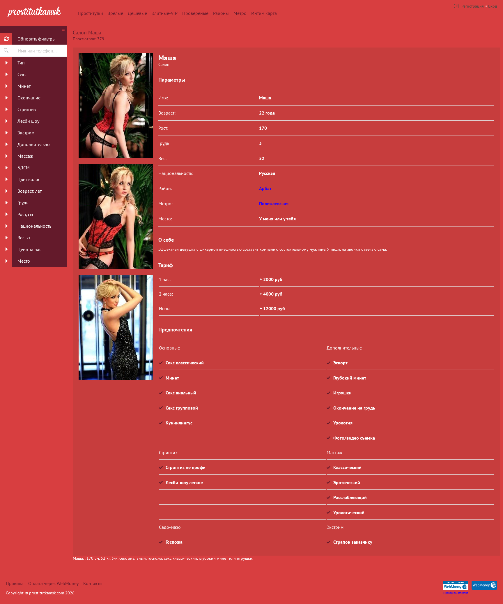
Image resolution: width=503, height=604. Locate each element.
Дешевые (137, 13)
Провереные (195, 13)
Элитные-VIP (165, 13)
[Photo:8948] (116, 327)
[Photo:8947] (116, 216)
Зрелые (115, 13)
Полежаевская (273, 203)
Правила (15, 583)
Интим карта (264, 13)
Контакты (92, 583)
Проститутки (90, 13)
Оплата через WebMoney (53, 583)
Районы (221, 13)
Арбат (265, 188)
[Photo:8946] (116, 105)
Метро (240, 13)
